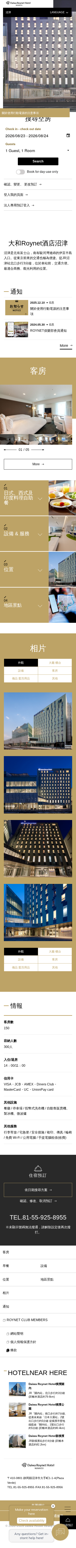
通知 (6, 1306)
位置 (6, 1279)
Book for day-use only (42, 171)
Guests (10, 144)
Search (38, 161)
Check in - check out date (23, 129)
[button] (10, 450)
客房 (6, 1252)
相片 (6, 1293)
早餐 (6, 1266)
